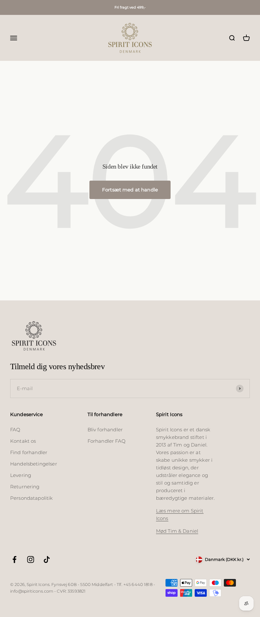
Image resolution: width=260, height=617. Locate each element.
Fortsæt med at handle (130, 190)
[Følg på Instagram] (30, 559)
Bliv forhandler (105, 430)
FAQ (15, 430)
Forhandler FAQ (107, 441)
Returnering (25, 487)
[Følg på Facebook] (14, 559)
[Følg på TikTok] (46, 559)
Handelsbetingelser (33, 464)
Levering (20, 475)
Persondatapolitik (31, 498)
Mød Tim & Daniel (177, 531)
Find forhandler (28, 452)
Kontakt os (23, 441)
